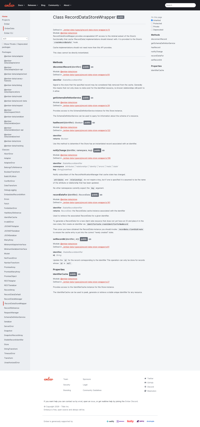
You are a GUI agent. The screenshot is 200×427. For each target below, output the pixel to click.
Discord (150, 387)
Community (53, 5)
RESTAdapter (10, 281)
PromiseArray (9, 267)
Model (7, 253)
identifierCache (157, 70)
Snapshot (8, 331)
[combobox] (15, 38)
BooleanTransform (12, 172)
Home (4, 16)
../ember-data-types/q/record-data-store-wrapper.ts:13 (86, 30)
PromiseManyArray (12, 272)
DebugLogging (10, 190)
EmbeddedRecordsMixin (14, 194)
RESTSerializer (10, 285)
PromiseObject (10, 276)
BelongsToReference (13, 167)
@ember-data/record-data (15, 101)
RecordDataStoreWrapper (16, 303)
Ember (7, 24)
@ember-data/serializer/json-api (13, 129)
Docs (20, 5)
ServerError (9, 326)
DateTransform (10, 185)
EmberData (9, 28)
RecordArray (9, 290)
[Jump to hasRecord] (93, 122)
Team (65, 379)
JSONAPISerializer (12, 231)
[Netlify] (111, 422)
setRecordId (156, 60)
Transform (8, 358)
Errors (6, 199)
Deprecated (158, 30)
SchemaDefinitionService (14, 317)
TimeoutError (9, 353)
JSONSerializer (10, 235)
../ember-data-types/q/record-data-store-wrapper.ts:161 (86, 202)
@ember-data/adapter (13, 56)
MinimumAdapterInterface (15, 244)
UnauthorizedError (12, 362)
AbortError (8, 154)
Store (6, 344)
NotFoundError (10, 258)
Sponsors (87, 379)
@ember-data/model (13, 96)
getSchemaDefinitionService (163, 43)
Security (66, 385)
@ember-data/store (12, 141)
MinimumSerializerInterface (15, 249)
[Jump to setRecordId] (90, 239)
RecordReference (11, 308)
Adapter (7, 158)
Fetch (6, 203)
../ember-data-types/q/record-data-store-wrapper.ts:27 (85, 282)
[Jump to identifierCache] (79, 274)
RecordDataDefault (12, 294)
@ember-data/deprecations (12, 91)
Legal (85, 385)
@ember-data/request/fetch (12, 111)
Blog (43, 5)
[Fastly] (131, 422)
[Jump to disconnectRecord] (92, 67)
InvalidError (9, 222)
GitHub (150, 382)
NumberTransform (11, 263)
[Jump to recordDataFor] (101, 194)
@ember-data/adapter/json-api (13, 68)
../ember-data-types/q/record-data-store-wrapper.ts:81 (85, 247)
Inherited (157, 20)
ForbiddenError (10, 208)
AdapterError (9, 163)
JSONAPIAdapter (11, 226)
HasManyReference (12, 213)
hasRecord (155, 47)
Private (156, 26)
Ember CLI (8, 33)
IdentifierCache (10, 217)
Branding (67, 390)
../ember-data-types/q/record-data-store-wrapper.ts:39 (86, 105)
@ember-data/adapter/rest (15, 74)
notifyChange (157, 51)
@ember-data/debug (13, 85)
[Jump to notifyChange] (103, 150)
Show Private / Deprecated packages (15, 45)
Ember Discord (131, 401)
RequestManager (11, 312)
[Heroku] (121, 422)
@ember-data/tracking (13, 146)
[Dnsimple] (150, 422)
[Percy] (141, 422)
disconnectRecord (159, 39)
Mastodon (151, 391)
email (80, 401)
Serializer (8, 321)
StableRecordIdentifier (13, 340)
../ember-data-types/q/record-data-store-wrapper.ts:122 (86, 130)
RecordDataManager (13, 299)
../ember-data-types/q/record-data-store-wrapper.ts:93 (86, 74)
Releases (32, 5)
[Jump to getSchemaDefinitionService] (92, 97)
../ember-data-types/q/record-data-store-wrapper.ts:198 (86, 158)
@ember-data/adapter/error (12, 62)
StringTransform (11, 349)
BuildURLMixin (10, 176)
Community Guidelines (92, 390)
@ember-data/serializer (14, 116)
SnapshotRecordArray (13, 335)
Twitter (150, 378)
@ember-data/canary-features (13, 79)
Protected (157, 23)
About (66, 5)
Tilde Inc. (65, 406)
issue (93, 401)
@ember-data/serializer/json (12, 122)
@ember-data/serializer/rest (12, 135)
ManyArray (8, 240)
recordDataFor (157, 56)
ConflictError (9, 181)
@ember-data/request (13, 105)
